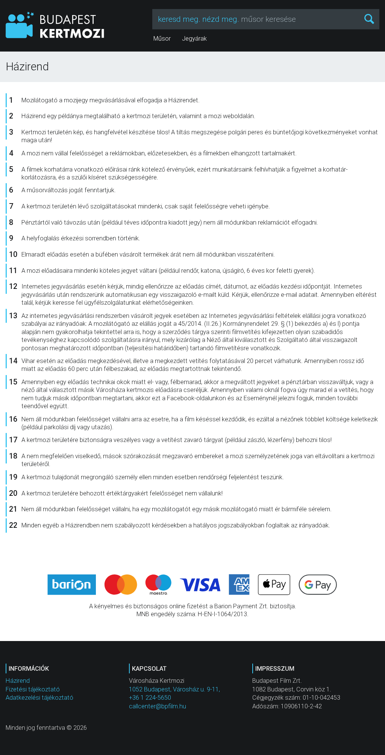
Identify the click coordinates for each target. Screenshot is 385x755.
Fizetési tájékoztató (33, 689)
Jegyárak (194, 38)
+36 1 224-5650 (150, 697)
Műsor (162, 38)
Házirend (18, 680)
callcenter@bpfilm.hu (157, 706)
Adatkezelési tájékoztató (39, 697)
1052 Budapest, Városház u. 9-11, (174, 689)
